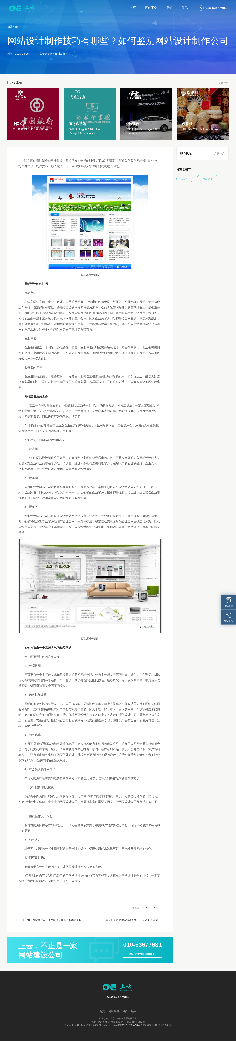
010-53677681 (142, 944)
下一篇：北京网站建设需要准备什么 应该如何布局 (129, 919)
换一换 (221, 153)
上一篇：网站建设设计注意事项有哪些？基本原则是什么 (54, 919)
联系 (185, 7)
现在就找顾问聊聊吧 (142, 954)
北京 (184, 178)
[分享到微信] (155, 906)
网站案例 (151, 7)
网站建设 (207, 178)
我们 (169, 7)
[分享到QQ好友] (146, 906)
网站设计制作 (57, 53)
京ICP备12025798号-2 (130, 1025)
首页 (133, 7)
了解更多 (223, 82)
